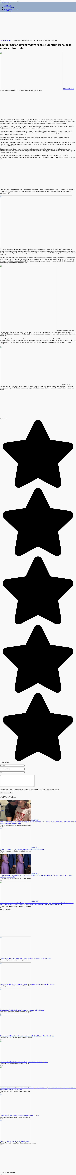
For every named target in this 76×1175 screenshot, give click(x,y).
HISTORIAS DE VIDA (11, 9)
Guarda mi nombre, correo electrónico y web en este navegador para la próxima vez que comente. (30, 789)
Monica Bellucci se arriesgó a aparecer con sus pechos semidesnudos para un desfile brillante (27, 984)
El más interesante (5, 3)
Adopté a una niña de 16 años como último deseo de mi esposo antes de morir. (23, 849)
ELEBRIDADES (9, 7)
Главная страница (5, 40)
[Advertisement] (38, 26)
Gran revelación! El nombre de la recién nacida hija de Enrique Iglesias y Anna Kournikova (27, 1036)
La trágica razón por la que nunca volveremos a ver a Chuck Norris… (20, 1115)
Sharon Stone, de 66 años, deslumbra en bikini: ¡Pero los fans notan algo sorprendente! (25, 958)
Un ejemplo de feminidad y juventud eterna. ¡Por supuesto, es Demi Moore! (22, 1010)
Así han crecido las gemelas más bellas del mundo (14, 1141)
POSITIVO (7, 11)
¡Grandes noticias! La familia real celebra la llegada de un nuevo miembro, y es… (24, 1062)
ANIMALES (7, 6)
